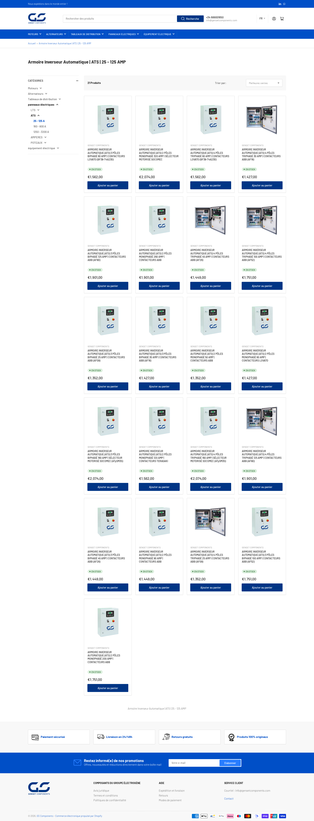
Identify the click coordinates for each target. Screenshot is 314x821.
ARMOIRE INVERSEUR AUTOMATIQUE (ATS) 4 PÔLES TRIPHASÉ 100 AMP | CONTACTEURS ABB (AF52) (262, 255)
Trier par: (220, 83)
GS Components (45, 815)
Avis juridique (101, 790)
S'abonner (230, 763)
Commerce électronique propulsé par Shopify (78, 815)
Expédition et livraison (172, 790)
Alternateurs (54, 34)
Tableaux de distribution (85, 34)
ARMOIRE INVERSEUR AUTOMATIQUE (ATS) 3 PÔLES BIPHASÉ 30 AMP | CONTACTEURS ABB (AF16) (157, 355)
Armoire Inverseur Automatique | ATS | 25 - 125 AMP (65, 43)
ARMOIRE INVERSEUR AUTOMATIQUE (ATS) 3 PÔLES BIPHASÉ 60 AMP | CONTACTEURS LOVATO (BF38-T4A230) (106, 154)
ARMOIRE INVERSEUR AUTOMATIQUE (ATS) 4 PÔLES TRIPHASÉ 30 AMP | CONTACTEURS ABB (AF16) (261, 154)
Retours (163, 795)
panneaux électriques (122, 34)
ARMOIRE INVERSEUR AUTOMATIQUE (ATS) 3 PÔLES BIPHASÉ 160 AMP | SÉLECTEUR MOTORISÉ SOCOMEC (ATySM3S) (105, 456)
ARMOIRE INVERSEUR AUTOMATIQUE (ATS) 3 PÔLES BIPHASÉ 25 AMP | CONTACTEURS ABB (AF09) (106, 355)
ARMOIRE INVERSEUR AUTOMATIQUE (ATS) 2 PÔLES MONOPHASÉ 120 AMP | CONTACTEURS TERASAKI (155, 456)
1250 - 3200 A (41, 131)
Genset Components (98, 145)
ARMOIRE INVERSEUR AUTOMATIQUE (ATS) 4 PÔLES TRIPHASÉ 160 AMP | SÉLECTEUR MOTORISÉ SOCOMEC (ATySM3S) (208, 456)
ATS (33, 115)
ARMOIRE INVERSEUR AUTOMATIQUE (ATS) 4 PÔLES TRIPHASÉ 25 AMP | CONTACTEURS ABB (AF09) (209, 556)
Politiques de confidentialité (109, 800)
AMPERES (37, 137)
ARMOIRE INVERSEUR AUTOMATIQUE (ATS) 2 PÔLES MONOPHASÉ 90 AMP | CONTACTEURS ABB (155, 556)
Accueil (32, 43)
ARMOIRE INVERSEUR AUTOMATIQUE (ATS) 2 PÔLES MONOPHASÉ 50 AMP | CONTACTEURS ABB (206, 355)
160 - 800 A (39, 126)
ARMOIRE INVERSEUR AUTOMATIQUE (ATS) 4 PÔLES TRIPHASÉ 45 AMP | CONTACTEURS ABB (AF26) (209, 255)
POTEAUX (36, 142)
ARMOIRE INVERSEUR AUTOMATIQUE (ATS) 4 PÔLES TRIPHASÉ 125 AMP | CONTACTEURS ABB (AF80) (261, 456)
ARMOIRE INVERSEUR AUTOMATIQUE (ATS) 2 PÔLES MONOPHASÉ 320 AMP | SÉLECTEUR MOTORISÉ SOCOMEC (159, 154)
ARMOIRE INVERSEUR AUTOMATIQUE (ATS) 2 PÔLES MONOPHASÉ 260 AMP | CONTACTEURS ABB (155, 255)
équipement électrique (157, 34)
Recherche (192, 18)
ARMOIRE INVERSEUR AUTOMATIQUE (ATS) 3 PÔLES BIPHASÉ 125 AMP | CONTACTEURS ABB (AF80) (107, 255)
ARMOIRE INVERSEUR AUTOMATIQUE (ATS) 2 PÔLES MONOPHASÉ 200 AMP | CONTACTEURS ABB (104, 657)
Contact (229, 798)
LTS (33, 110)
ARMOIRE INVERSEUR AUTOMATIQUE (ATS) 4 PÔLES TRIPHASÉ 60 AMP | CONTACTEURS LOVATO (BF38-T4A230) (209, 154)
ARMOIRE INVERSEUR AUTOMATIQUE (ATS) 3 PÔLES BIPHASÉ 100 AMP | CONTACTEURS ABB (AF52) (261, 556)
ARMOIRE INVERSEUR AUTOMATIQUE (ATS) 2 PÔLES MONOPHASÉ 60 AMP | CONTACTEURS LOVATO (258, 355)
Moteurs (33, 34)
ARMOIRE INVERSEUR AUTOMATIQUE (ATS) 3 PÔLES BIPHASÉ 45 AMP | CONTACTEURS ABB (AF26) (106, 556)
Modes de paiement (170, 800)
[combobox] (133, 19)
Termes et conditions (105, 795)
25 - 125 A (39, 120)
